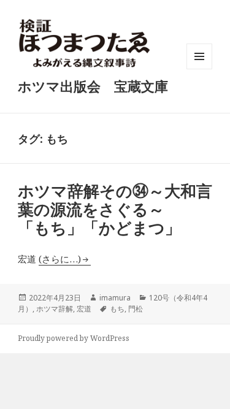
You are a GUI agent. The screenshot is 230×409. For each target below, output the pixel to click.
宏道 (84, 309)
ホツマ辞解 (54, 309)
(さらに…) (60, 259)
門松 (135, 309)
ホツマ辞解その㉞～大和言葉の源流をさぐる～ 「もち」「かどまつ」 (115, 209)
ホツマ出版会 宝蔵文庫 (93, 86)
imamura (115, 297)
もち (117, 309)
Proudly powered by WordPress (73, 338)
